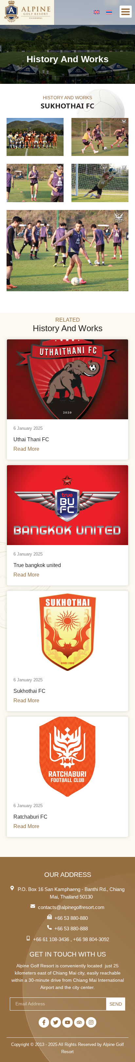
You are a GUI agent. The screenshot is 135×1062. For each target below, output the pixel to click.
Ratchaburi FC (30, 817)
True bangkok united (37, 565)
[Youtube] (67, 1022)
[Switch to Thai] (109, 11)
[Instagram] (91, 1022)
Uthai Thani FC (31, 439)
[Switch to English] (96, 11)
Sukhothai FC (29, 691)
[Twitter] (55, 1022)
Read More (26, 449)
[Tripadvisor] (79, 1022)
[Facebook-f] (44, 1022)
